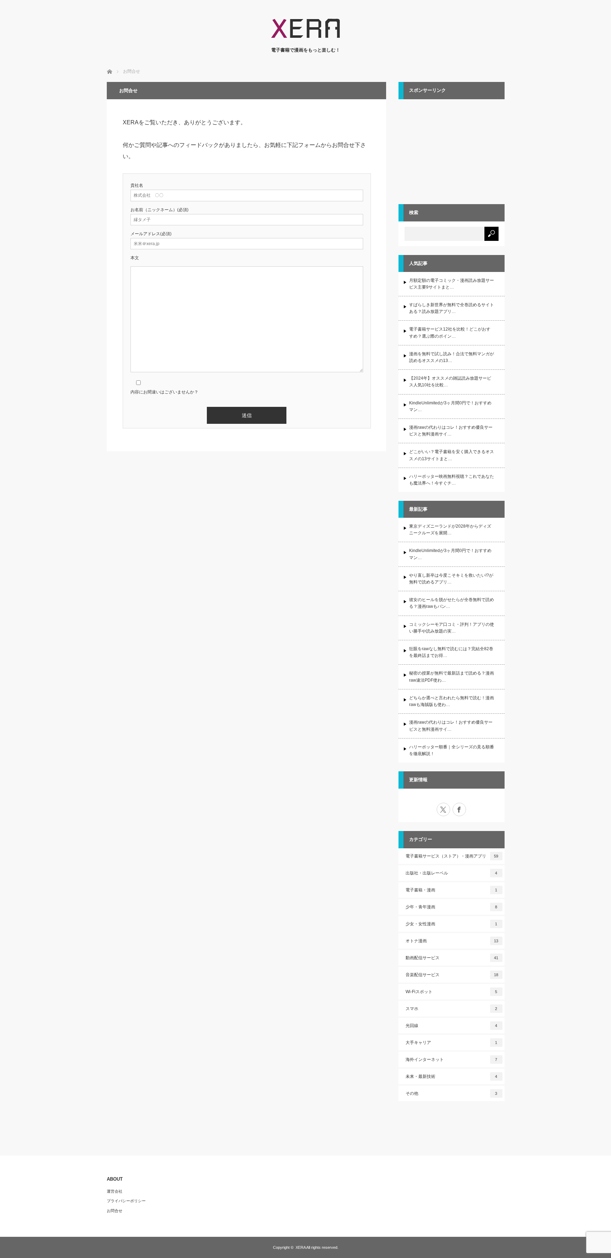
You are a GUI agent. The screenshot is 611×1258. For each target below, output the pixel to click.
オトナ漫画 (452, 940)
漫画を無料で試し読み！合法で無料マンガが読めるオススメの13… (451, 357)
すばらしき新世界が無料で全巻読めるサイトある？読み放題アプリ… (451, 308)
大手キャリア (451, 1042)
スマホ (451, 1008)
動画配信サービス (452, 957)
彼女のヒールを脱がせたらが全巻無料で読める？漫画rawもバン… (451, 603)
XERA (301, 1247)
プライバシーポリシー (126, 1201)
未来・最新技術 (451, 1076)
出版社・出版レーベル (451, 873)
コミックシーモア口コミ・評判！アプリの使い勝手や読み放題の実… (451, 628)
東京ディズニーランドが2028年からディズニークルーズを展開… (450, 529)
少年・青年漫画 (451, 906)
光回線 (451, 1025)
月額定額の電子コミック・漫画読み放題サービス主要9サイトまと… (451, 284)
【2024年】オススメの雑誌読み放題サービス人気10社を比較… (450, 381)
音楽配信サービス (452, 974)
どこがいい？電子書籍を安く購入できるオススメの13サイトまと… (451, 455)
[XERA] (305, 39)
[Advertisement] (451, 150)
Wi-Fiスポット (451, 991)
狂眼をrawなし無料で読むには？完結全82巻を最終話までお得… (451, 652)
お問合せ (114, 1211)
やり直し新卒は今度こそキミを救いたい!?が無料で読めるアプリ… (451, 579)
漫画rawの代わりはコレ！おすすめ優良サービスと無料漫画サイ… (451, 431)
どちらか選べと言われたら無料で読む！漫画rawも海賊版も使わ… (451, 701)
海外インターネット (451, 1059)
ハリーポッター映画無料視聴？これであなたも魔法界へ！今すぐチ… (451, 480)
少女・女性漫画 (451, 923)
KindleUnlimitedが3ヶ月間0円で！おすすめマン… (450, 406)
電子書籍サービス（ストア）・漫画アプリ (452, 856)
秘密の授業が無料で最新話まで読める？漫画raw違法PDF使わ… (451, 676)
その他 (451, 1093)
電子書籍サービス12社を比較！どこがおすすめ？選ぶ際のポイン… (449, 332)
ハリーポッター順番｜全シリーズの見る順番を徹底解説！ (451, 750)
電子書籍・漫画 (451, 890)
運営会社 (114, 1191)
